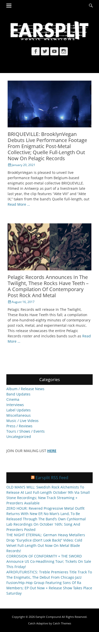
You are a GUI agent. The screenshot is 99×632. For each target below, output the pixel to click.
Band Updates (18, 394)
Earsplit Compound (48, 617)
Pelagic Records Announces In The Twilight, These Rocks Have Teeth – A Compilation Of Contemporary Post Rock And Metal (48, 286)
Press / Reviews (19, 426)
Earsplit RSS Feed (52, 477)
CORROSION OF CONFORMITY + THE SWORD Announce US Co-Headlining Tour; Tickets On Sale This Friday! (48, 561)
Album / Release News (25, 388)
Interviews (15, 404)
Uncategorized (18, 436)
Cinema (12, 399)
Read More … (19, 204)
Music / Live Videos (22, 420)
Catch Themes (62, 623)
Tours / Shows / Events (25, 431)
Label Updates (18, 410)
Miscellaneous (18, 415)
